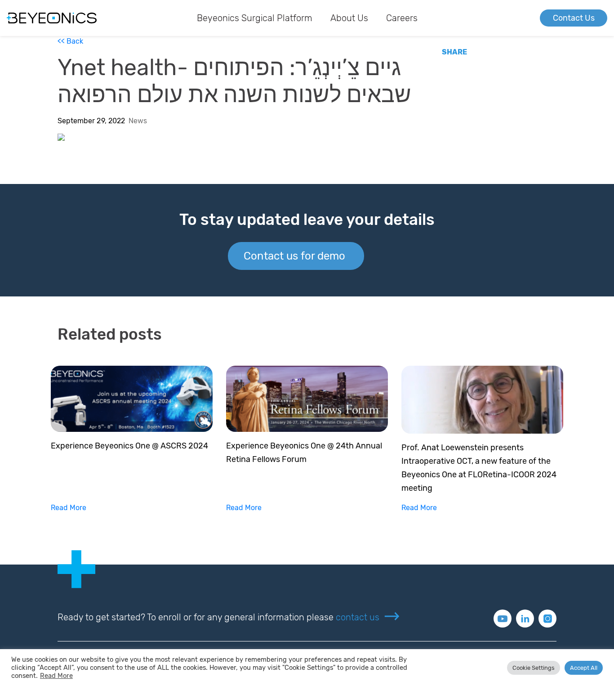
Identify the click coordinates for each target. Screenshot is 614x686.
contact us (357, 617)
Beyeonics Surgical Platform (254, 18)
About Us (349, 18)
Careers (402, 18)
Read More (68, 507)
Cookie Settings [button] (533, 667)
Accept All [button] (583, 667)
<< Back (70, 41)
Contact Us (574, 18)
